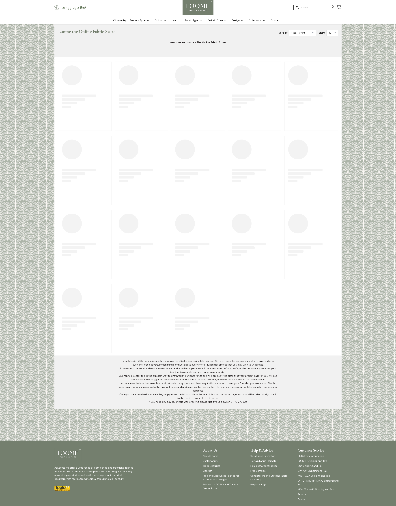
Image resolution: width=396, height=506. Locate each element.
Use (174, 20)
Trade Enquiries (211, 465)
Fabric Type (191, 20)
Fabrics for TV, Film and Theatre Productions (220, 486)
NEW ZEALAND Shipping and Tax (316, 489)
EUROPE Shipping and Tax (312, 461)
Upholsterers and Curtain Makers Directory (268, 477)
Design (236, 20)
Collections (255, 20)
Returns (302, 494)
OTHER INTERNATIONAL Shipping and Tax (318, 482)
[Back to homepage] (198, 7)
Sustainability (210, 461)
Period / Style (215, 20)
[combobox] (313, 7)
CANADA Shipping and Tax (312, 470)
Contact (275, 20)
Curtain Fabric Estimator (264, 461)
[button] (339, 7)
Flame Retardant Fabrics (264, 465)
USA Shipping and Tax (310, 465)
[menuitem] (139, 20)
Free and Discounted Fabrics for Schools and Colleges (221, 477)
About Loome (210, 456)
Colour (158, 20)
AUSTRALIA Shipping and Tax (314, 475)
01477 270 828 (74, 7)
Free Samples (258, 470)
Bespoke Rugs (258, 484)
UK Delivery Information (311, 456)
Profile (301, 499)
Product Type (138, 20)
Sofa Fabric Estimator (262, 456)
